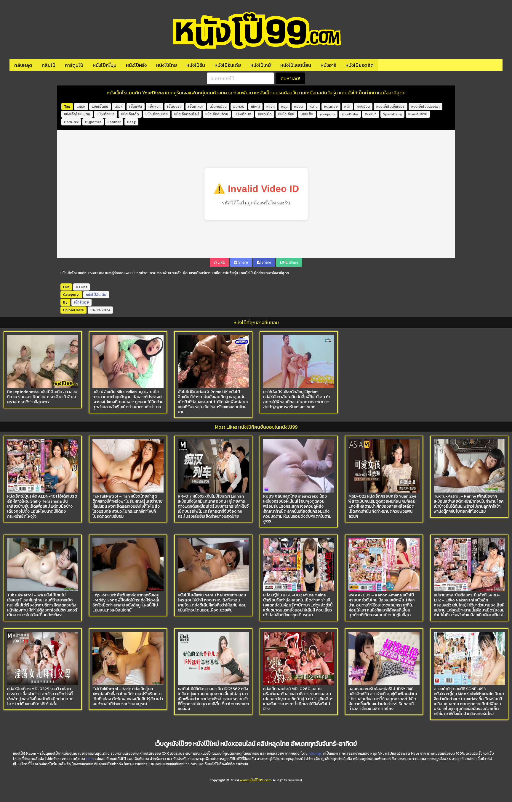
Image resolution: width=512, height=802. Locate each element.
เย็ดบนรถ (174, 106)
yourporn (327, 114)
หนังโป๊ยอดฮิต (359, 65)
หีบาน (314, 106)
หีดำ (347, 106)
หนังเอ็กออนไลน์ (186, 114)
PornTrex (71, 122)
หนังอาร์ (328, 65)
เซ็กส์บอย (81, 302)
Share (242, 262)
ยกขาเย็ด (265, 114)
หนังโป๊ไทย (166, 65)
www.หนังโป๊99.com (256, 780)
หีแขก (270, 106)
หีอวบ (298, 106)
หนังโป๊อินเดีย (228, 65)
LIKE (221, 262)
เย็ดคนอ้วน (218, 106)
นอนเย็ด (307, 114)
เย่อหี (119, 106)
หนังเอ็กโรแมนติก (77, 114)
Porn (90, 758)
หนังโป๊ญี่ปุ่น (104, 65)
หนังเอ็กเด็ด (130, 114)
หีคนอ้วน (363, 106)
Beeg (131, 122)
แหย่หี (81, 106)
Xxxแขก (371, 114)
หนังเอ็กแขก (106, 114)
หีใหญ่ (255, 106)
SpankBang (392, 114)
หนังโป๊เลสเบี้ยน (295, 65)
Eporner (114, 122)
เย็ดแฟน (135, 106)
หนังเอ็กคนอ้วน (216, 114)
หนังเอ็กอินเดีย (156, 114)
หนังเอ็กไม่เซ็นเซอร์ (390, 106)
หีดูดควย (331, 106)
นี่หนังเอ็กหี (286, 114)
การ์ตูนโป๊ (74, 65)
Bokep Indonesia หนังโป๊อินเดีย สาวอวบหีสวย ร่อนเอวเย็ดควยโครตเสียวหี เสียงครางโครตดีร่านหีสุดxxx (42, 397)
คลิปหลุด (23, 65)
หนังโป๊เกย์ (260, 65)
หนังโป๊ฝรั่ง (136, 65)
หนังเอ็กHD (243, 114)
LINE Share (289, 262)
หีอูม (284, 106)
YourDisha (349, 114)
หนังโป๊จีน (195, 65)
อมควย (238, 106)
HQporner (93, 122)
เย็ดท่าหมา (195, 106)
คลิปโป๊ (48, 65)
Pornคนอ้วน (417, 114)
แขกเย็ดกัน (100, 106)
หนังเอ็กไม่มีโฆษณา (425, 106)
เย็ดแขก (154, 106)
